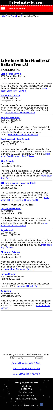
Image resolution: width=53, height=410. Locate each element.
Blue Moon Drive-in (10, 117)
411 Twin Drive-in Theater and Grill (18, 183)
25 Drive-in (6, 291)
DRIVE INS (26, 386)
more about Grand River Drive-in (24, 89)
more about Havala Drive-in (29, 286)
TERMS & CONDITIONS (26, 399)
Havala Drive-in (8, 274)
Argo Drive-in (7, 230)
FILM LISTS (26, 389)
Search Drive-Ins (16, 8)
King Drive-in (7, 161)
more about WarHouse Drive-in (20, 112)
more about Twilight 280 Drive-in (24, 224)
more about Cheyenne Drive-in (19, 269)
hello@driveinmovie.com (26, 383)
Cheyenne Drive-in (10, 252)
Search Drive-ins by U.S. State (26, 363)
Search (14, 16)
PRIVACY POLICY (26, 395)
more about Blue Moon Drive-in (23, 134)
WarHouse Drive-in (10, 96)
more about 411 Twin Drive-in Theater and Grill (25, 198)
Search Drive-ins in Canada (26, 368)
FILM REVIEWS (26, 392)
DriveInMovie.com (26, 3)
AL (22, 16)
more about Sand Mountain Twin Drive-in (25, 155)
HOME (4, 16)
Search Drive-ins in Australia (26, 374)
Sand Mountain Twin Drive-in (15, 139)
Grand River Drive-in (11, 74)
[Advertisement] (26, 38)
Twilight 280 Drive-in (11, 208)
